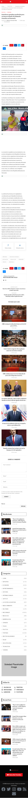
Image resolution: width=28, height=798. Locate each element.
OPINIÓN (14, 622)
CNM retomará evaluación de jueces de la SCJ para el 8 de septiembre (19, 552)
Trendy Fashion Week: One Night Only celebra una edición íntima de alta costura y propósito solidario (19, 562)
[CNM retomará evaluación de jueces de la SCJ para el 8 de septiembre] (14, 313)
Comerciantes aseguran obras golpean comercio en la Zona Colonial (14, 349)
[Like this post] (12, 45)
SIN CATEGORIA (14, 643)
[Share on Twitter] (19, 45)
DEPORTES (14, 581)
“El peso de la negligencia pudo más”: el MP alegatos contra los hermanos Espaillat (19, 520)
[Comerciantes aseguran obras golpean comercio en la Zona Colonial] (14, 338)
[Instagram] (14, 789)
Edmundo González (14, 256)
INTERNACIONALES (14, 595)
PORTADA (14, 633)
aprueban (5, 256)
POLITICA (10, 6)
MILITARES (14, 609)
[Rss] (25, 789)
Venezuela (11, 261)
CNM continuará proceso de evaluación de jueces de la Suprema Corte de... (14, 374)
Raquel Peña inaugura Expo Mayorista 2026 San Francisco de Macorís (19, 530)
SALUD (14, 639)
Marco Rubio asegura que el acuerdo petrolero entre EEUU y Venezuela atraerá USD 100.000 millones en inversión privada (19, 541)
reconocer (5, 259)
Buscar (3, 503)
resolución (13, 259)
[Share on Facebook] (15, 45)
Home (3, 6)
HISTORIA (14, 592)
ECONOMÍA (14, 585)
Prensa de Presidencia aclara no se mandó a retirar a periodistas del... (14, 424)
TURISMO (14, 650)
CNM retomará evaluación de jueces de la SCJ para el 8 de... (14, 325)
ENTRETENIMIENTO (14, 588)
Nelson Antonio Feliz (12, 20)
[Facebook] (3, 789)
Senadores (21, 259)
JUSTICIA (14, 598)
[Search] (26, 1)
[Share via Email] (4, 48)
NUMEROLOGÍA (14, 619)
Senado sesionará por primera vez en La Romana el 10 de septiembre (14, 449)
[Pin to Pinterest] (22, 45)
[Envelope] (14, 794)
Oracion (14, 626)
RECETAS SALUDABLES (14, 636)
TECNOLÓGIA (14, 646)
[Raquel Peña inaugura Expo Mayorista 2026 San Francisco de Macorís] (6, 531)
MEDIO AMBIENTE (14, 605)
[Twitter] (9, 789)
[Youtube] (19, 789)
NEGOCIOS (14, 615)
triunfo (4, 261)
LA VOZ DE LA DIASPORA (14, 602)
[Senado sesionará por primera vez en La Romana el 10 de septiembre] (14, 438)
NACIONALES (14, 612)
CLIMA (14, 578)
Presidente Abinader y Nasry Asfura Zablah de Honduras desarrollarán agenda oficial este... (14, 399)
